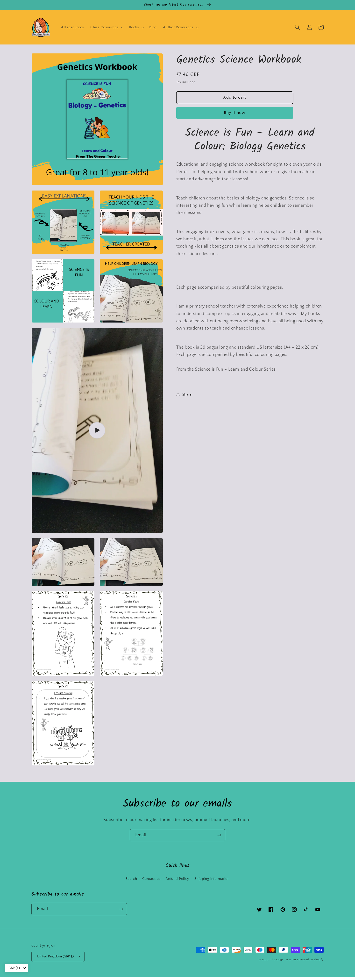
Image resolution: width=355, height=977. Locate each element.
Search (131, 879)
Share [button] (187, 394)
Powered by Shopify (310, 959)
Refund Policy (177, 879)
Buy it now (234, 112)
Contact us (151, 879)
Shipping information (211, 879)
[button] (106, 27)
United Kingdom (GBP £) (55, 956)
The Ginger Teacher (283, 959)
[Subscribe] (219, 835)
